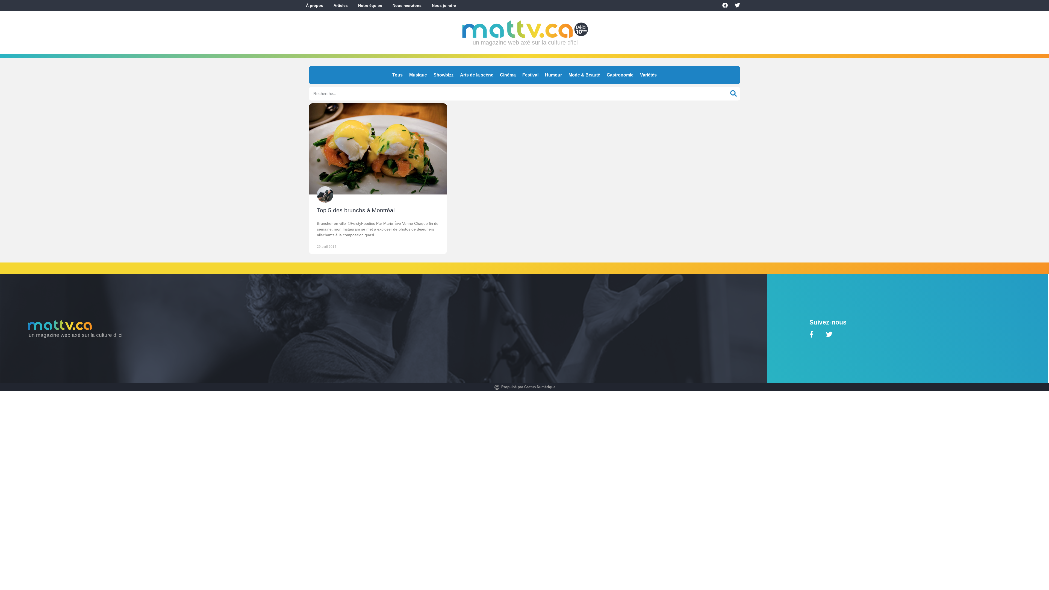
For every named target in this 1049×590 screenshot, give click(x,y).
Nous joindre (444, 5)
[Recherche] (733, 94)
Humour (553, 75)
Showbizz (443, 75)
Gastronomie (620, 75)
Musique (418, 75)
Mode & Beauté (584, 75)
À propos (314, 5)
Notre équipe (370, 5)
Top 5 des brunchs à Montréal (356, 210)
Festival (530, 75)
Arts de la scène (476, 75)
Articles (341, 5)
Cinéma (508, 75)
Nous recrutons (407, 5)
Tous (397, 75)
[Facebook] (725, 5)
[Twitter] (737, 5)
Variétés (648, 75)
